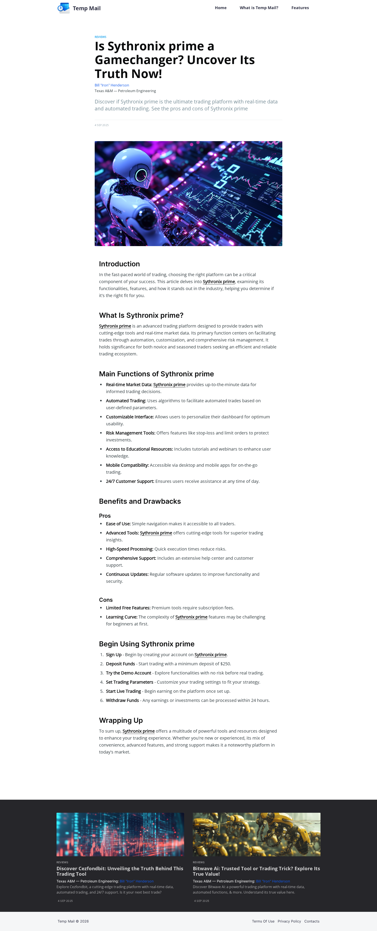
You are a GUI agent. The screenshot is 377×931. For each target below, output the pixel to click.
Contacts (311, 921)
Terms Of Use (263, 921)
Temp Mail (66, 921)
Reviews (100, 37)
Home (221, 7)
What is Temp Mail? (259, 7)
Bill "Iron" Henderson (112, 85)
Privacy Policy (289, 921)
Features (300, 7)
